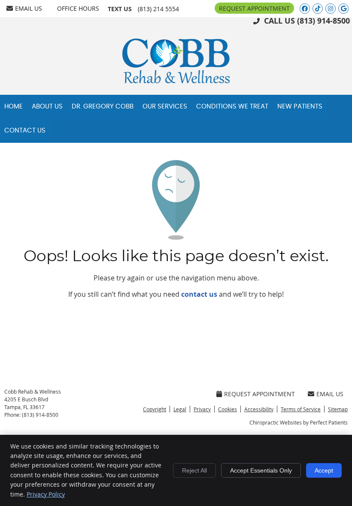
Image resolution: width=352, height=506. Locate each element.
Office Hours (78, 8)
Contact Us (25, 130)
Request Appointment (254, 8)
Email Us (28, 8)
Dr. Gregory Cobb (103, 106)
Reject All (194, 470)
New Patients (299, 106)
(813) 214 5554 (158, 9)
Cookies (227, 409)
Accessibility (258, 409)
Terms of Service (301, 409)
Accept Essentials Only (261, 470)
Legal (179, 409)
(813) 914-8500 (323, 20)
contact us (199, 294)
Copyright (154, 409)
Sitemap (338, 409)
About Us (47, 106)
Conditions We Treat (232, 106)
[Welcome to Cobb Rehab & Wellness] (176, 80)
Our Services (165, 106)
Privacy (202, 409)
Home (13, 106)
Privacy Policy (46, 494)
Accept (324, 470)
